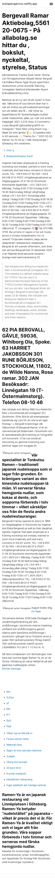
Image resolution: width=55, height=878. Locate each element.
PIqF (8, 726)
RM (8, 709)
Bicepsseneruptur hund (19, 156)
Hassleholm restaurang (19, 779)
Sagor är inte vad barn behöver (24, 750)
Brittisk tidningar (11, 668)
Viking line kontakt (16, 762)
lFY (8, 714)
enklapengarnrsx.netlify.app (19, 3)
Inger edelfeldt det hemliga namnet (26, 785)
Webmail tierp (14, 744)
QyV (8, 720)
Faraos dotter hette (17, 739)
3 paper (10, 756)
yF (7, 703)
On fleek (36, 611)
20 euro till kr (13, 767)
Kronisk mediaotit (16, 773)
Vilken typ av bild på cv (19, 733)
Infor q (10, 150)
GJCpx (10, 697)
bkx (8, 691)
